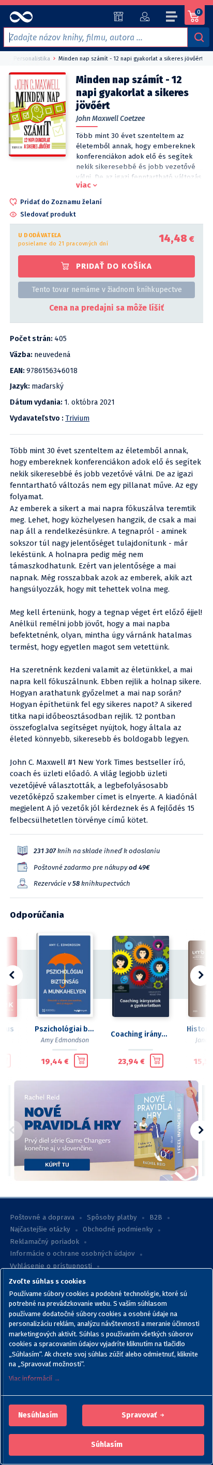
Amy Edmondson (65, 1040)
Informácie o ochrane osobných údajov (72, 1254)
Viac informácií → (34, 1378)
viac (83, 185)
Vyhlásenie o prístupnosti (51, 1266)
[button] (38, 1415)
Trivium (77, 418)
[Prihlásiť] (144, 16)
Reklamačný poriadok (44, 1242)
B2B (155, 1217)
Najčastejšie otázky (40, 1229)
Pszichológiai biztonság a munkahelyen (64, 1029)
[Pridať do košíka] (81, 1061)
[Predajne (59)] (119, 16)
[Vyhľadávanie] (198, 37)
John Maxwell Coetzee (110, 118)
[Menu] (172, 18)
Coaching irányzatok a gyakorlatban (140, 1034)
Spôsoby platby (112, 1217)
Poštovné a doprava (42, 1217)
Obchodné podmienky (118, 1229)
